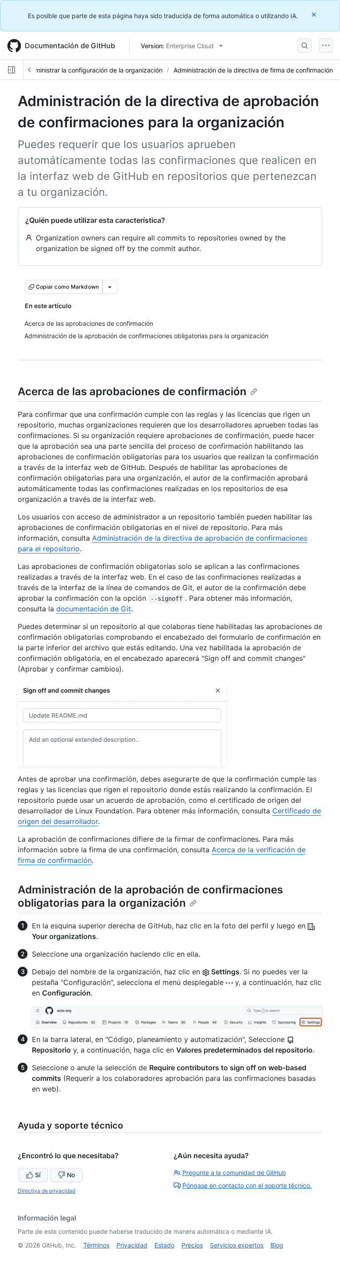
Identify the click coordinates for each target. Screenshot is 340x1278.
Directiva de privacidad (46, 1190)
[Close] (315, 14)
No (71, 1175)
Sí (37, 1175)
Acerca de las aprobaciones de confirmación (132, 391)
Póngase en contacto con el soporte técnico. (247, 1185)
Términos (96, 1245)
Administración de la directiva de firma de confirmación (253, 70)
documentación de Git (93, 608)
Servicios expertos (236, 1245)
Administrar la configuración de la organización (94, 70)
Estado (164, 1245)
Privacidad (131, 1245)
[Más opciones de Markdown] (109, 287)
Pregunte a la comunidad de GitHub (234, 1172)
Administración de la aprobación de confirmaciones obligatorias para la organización (150, 896)
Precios (192, 1245)
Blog (276, 1245)
